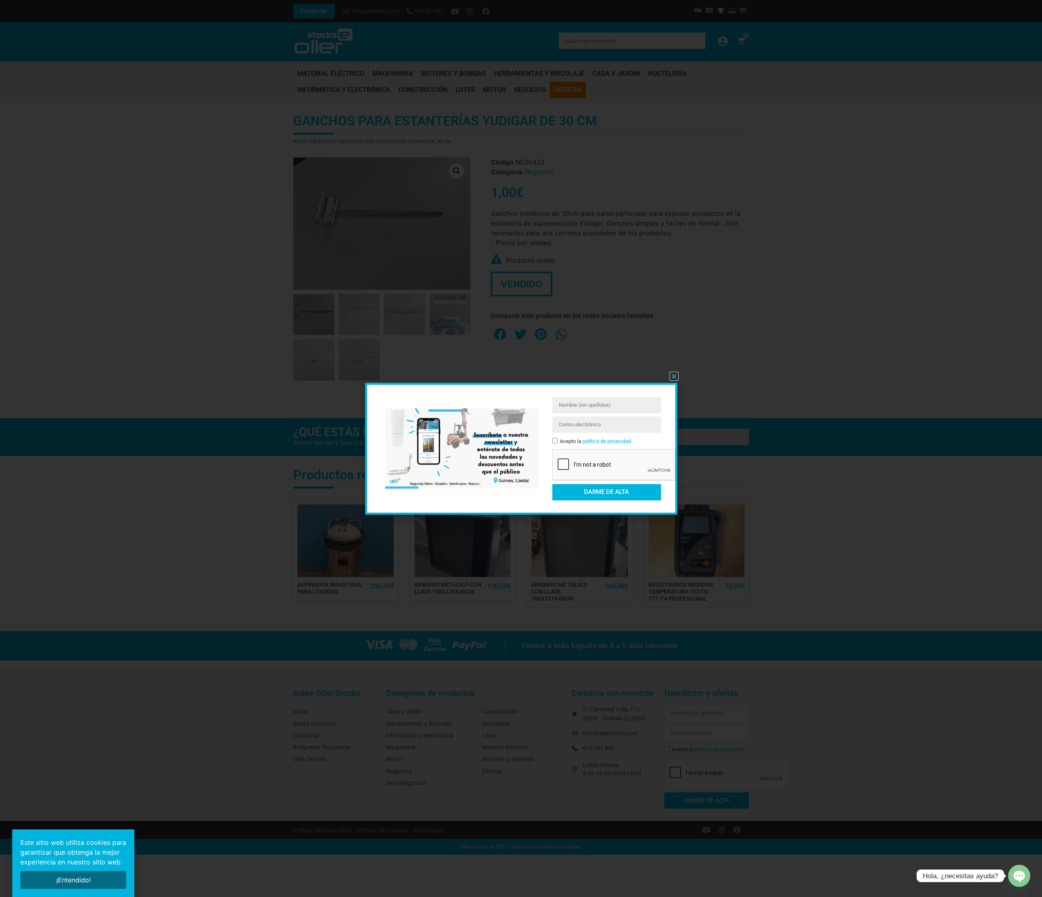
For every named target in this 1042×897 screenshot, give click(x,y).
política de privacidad (606, 441)
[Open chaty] (1019, 876)
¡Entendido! (73, 880)
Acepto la (595, 441)
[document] (521, 448)
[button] (674, 376)
